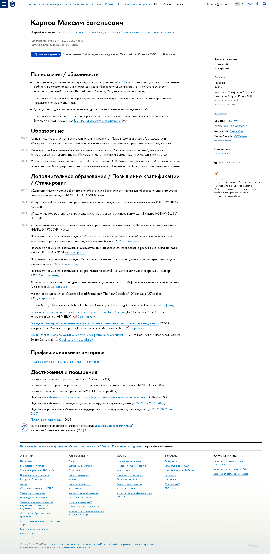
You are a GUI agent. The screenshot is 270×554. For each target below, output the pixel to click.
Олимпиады (74, 470)
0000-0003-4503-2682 (235, 126)
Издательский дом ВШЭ (177, 465)
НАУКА (121, 456)
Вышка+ (72, 479)
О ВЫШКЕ (26, 456)
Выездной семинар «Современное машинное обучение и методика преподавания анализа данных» (95, 323)
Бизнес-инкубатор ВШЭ (80, 501)
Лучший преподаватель (46, 420)
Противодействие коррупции (34, 497)
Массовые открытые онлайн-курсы (230, 473)
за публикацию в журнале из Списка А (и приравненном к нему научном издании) (96, 397)
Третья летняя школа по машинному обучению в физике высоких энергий (78, 335)
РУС (237, 3)
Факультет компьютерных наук (81, 32)
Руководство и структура (32, 465)
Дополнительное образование (83, 492)
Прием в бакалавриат (79, 474)
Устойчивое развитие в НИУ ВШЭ (37, 470)
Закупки (24, 483)
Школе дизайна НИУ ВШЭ (76, 547)
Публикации (171, 488)
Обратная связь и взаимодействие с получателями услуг (86, 512)
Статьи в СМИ (147, 54)
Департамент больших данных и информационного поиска (139, 32)
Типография (170, 474)
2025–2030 (156, 409)
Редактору (252, 545)
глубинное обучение (88, 361)
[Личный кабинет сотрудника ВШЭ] (257, 4)
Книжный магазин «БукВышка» (180, 470)
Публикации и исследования (100, 54)
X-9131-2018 (236, 130)
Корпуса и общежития (31, 479)
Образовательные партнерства (84, 506)
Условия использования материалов (82, 544)
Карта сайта (148, 544)
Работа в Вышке (27, 533)
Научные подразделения (129, 461)
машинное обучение (43, 361)
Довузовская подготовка (80, 465)
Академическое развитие (129, 483)
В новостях (170, 54)
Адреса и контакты (55, 544)
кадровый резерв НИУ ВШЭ (114, 426)
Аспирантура (75, 488)
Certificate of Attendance (76, 339)
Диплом (61, 287)
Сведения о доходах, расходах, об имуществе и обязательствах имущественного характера (36, 505)
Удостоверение (129, 241)
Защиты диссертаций (127, 479)
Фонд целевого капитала (32, 492)
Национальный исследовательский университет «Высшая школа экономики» (58, 446)
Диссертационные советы (130, 474)
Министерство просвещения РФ (229, 469)
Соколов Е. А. (221, 153)
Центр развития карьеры (81, 497)
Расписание (220, 112)
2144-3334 (233, 121)
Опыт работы (128, 54)
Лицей (72, 461)
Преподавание (72, 54)
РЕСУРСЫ (171, 456)
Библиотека (171, 461)
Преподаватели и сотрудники (126, 446)
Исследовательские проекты (131, 465)
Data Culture (122, 82)
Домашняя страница (47, 54)
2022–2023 (140, 403)
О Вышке (104, 446)
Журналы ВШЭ (172, 483)
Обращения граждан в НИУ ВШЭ (36, 488)
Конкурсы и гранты (126, 488)
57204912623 (240, 135)
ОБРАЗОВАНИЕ (78, 456)
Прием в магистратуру (80, 483)
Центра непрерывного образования (97, 120)
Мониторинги (123, 470)
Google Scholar (222, 140)
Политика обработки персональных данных (121, 544)
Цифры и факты (27, 461)
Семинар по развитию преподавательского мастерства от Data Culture (78, 312)
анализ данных (65, 361)
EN (242, 3)
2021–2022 (156, 403)
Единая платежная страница (34, 529)
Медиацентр (171, 479)
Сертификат (47, 298)
